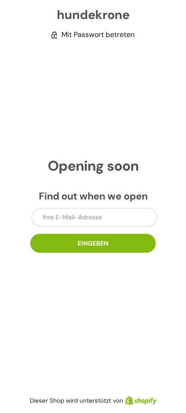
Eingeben (93, 243)
